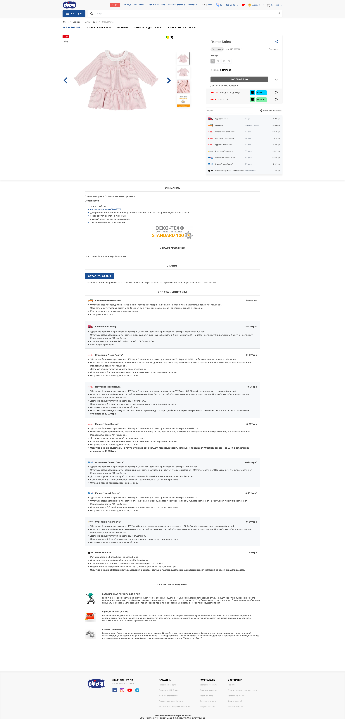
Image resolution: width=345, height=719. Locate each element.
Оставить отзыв (99, 276)
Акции (115, 5)
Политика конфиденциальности (242, 690)
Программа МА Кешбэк (169, 690)
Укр (203, 5)
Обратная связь (207, 696)
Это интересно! (235, 701)
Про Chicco (233, 685)
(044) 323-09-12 (122, 680)
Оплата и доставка (176, 5)
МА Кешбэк (139, 5)
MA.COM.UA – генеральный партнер (175, 707)
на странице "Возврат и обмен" (185, 638)
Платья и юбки (91, 22)
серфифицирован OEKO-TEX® (105, 209)
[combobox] (229, 111)
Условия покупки (235, 707)
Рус (210, 5)
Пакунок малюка (207, 707)
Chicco (66, 22)
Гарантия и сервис (156, 5)
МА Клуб (127, 5)
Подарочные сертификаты (171, 701)
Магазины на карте (167, 685)
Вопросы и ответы (208, 701)
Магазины (193, 5)
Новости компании (236, 696)
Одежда (76, 22)
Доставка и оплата (208, 685)
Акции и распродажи (168, 696)
